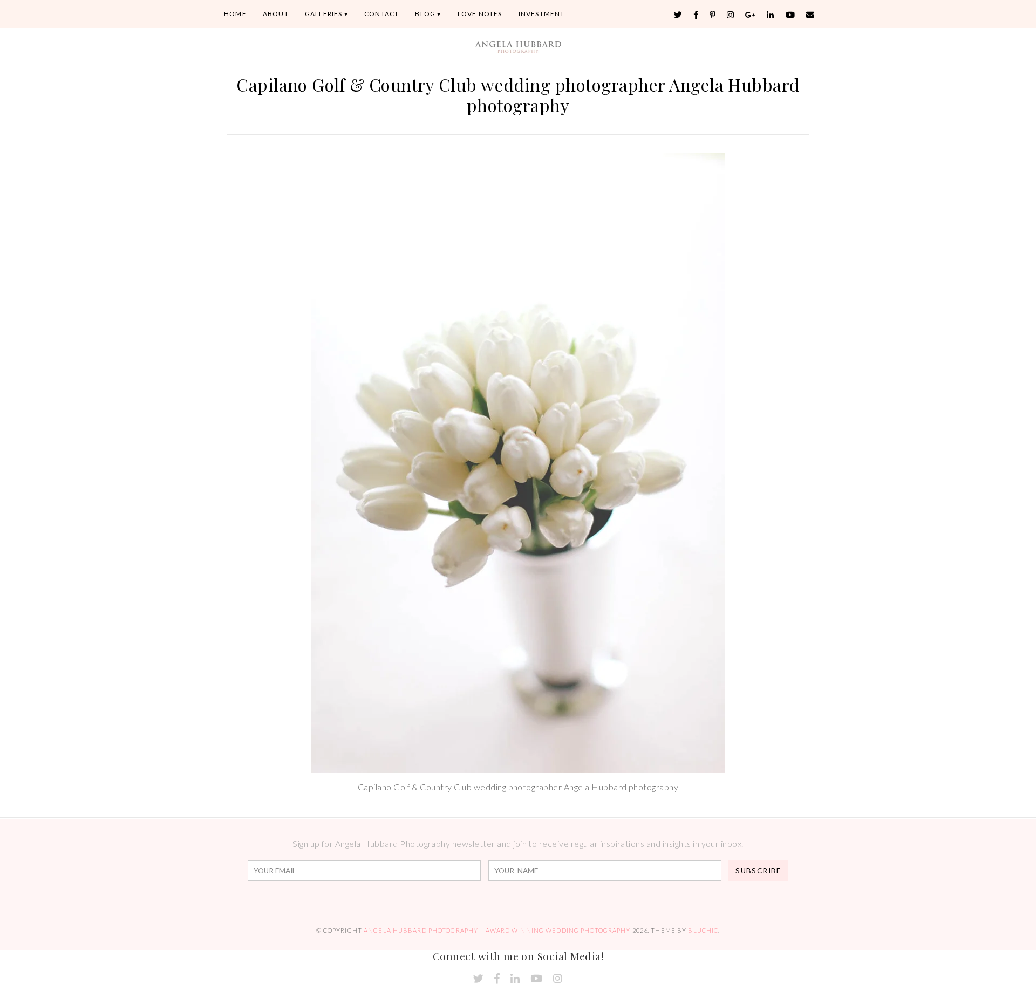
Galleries (324, 14)
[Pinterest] (713, 15)
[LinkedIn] (770, 15)
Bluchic (703, 930)
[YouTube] (790, 15)
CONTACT (381, 14)
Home (235, 14)
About (276, 14)
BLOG (425, 14)
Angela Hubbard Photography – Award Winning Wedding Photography (497, 930)
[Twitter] (678, 15)
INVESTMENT (542, 14)
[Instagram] (730, 15)
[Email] (810, 15)
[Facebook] (696, 15)
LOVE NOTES (480, 14)
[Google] (750, 15)
